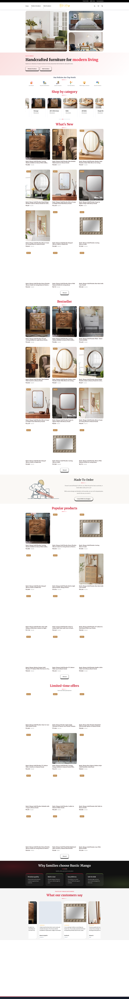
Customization (99, 1)
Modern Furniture (36, 6)
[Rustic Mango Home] (64, 6)
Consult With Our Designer (84, 498)
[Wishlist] (98, 6)
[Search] (94, 6)
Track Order (86, 1)
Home (27, 6)
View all (64, 292)
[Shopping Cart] (102, 6)
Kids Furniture (47, 6)
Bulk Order (92, 1)
